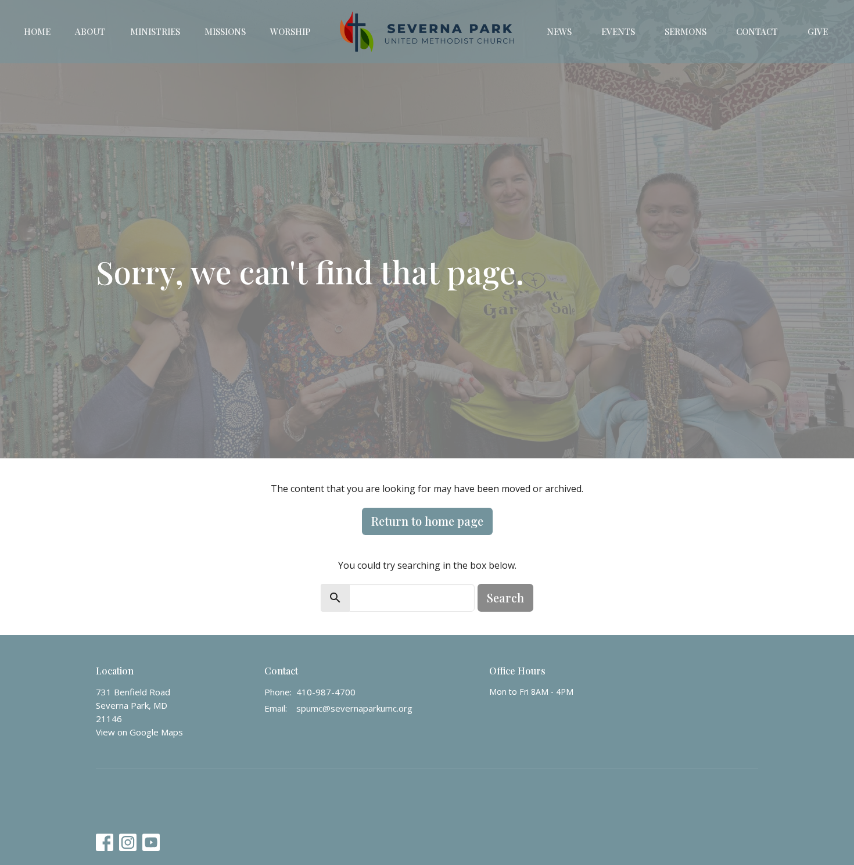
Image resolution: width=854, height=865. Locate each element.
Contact (757, 31)
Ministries (155, 31)
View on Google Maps (139, 732)
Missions (225, 31)
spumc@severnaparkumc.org (354, 708)
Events (618, 31)
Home (37, 31)
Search (505, 597)
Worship (290, 31)
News (559, 31)
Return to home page (427, 521)
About (90, 31)
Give (818, 31)
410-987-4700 (326, 692)
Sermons (685, 31)
